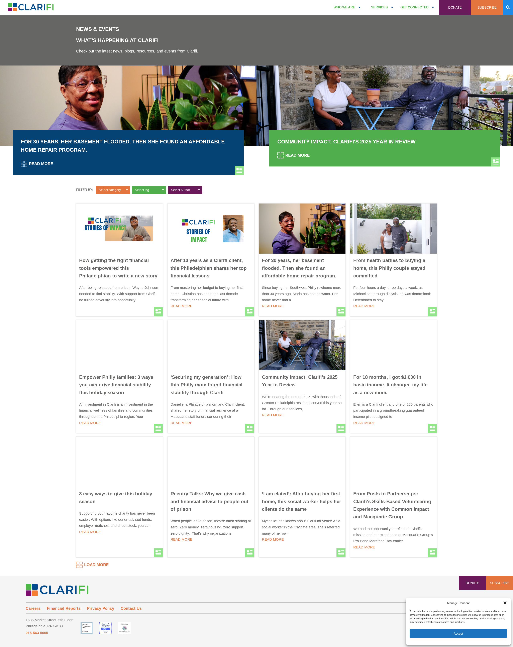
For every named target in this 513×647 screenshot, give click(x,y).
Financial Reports (64, 608)
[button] (505, 603)
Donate (455, 7)
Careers (33, 608)
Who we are (344, 7)
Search (508, 7)
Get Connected (414, 7)
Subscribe (487, 7)
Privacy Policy (100, 608)
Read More (41, 163)
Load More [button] (96, 564)
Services (379, 7)
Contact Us (131, 608)
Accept (458, 633)
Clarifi (31, 8)
